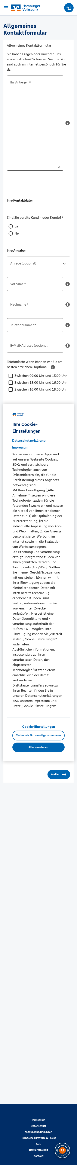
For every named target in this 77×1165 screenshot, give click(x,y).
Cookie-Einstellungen (38, 727)
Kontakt (38, 1156)
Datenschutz (38, 1126)
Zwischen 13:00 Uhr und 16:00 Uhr (41, 382)
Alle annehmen (38, 747)
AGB (38, 1144)
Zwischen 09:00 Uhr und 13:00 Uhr (41, 376)
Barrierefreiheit (38, 1150)
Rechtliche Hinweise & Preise (38, 1138)
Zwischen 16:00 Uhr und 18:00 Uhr (41, 389)
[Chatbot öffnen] (62, 1150)
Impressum (38, 1120)
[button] (67, 124)
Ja (16, 226)
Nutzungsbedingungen (38, 1132)
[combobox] (38, 265)
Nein (18, 233)
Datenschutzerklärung (29, 440)
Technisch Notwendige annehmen (38, 735)
